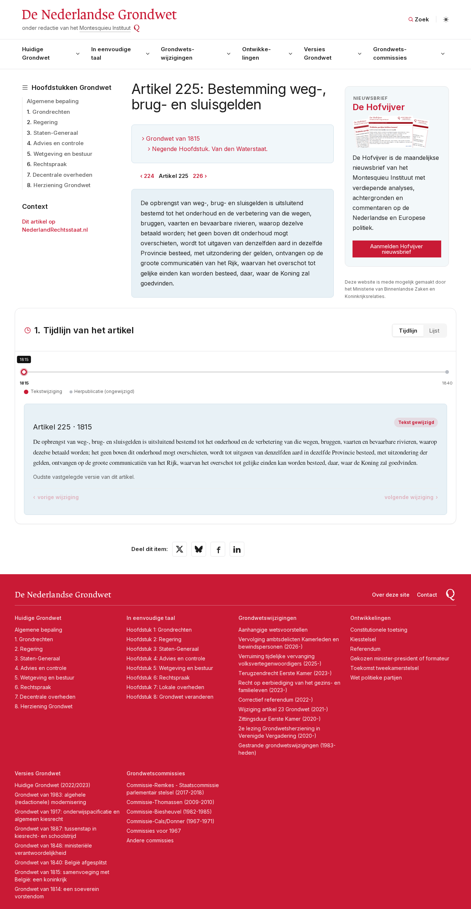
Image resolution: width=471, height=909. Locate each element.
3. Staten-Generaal (37, 658)
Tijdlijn (408, 330)
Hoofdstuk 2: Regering (154, 639)
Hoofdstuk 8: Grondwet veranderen (170, 697)
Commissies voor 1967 (154, 831)
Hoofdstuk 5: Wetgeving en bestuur (170, 668)
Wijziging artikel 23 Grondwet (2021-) (283, 709)
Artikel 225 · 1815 (62, 426)
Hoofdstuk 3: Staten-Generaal (163, 649)
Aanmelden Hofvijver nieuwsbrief (396, 249)
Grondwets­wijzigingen (177, 53)
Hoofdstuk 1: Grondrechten (159, 630)
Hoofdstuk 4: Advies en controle (166, 658)
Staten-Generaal (55, 132)
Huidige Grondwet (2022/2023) (53, 785)
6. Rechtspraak (33, 687)
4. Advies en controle (41, 668)
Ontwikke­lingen (256, 53)
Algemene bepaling (53, 101)
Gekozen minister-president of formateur (399, 658)
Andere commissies (150, 840)
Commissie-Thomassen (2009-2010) (171, 802)
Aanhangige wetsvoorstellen (273, 630)
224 (149, 175)
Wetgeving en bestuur (62, 153)
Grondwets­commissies (390, 53)
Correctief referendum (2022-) (275, 699)
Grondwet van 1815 (173, 138)
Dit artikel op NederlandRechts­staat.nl (55, 226)
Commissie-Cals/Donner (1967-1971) (171, 821)
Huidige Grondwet (36, 53)
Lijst (434, 330)
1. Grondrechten (34, 639)
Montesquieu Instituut (105, 28)
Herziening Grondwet (62, 185)
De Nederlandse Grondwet (98, 15)
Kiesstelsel (363, 639)
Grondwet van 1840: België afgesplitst (61, 862)
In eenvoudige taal (111, 53)
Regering (45, 122)
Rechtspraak (50, 164)
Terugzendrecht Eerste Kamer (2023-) (285, 673)
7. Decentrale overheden (45, 697)
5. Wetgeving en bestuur (44, 677)
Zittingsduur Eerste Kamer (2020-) (279, 719)
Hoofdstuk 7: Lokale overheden (165, 687)
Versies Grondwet (318, 53)
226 (198, 175)
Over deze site (391, 595)
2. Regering (29, 649)
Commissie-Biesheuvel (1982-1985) (169, 811)
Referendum (365, 649)
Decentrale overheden (62, 174)
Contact (427, 595)
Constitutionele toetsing (378, 630)
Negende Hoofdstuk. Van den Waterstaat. (210, 148)
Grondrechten (51, 111)
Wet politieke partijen (376, 677)
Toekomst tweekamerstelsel (384, 668)
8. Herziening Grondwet (43, 706)
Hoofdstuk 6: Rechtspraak (158, 677)
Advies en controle (58, 143)
